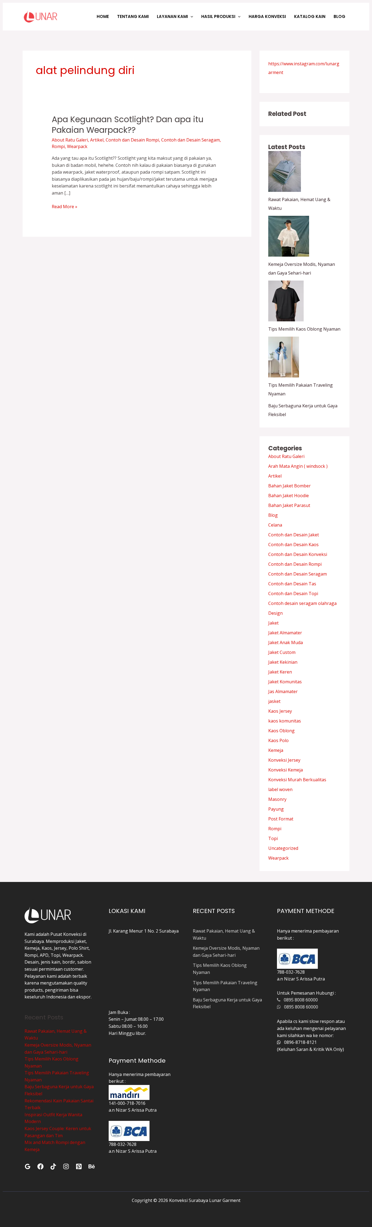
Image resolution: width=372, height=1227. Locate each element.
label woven (280, 789)
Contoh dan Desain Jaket (293, 535)
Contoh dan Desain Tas (292, 584)
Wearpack (77, 146)
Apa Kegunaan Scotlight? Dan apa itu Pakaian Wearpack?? (127, 124)
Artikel (96, 140)
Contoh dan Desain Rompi (132, 140)
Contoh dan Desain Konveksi (297, 554)
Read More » (64, 206)
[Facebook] (40, 1166)
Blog (273, 515)
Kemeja (275, 750)
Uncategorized (283, 848)
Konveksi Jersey (284, 760)
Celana (275, 525)
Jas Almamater (283, 691)
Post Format (280, 819)
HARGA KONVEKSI (267, 16)
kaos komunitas (284, 721)
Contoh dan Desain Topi (293, 593)
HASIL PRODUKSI (218, 16)
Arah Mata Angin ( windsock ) (298, 466)
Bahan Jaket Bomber (289, 486)
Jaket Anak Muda (285, 642)
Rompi (58, 146)
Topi (273, 838)
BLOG (339, 16)
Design (275, 613)
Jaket (273, 623)
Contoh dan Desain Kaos (293, 545)
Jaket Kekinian (282, 662)
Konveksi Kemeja (285, 770)
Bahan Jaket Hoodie (288, 496)
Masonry (277, 799)
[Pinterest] (79, 1166)
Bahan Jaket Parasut (289, 505)
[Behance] (92, 1166)
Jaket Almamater (285, 633)
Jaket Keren (280, 672)
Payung (276, 809)
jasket (274, 701)
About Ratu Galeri (70, 140)
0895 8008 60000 (299, 1000)
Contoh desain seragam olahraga (302, 603)
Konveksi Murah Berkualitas (297, 780)
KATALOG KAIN (309, 16)
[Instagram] (66, 1166)
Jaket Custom (281, 652)
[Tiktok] (53, 1166)
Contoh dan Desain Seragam (190, 140)
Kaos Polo (278, 740)
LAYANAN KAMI (172, 16)
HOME (103, 16)
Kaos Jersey (280, 711)
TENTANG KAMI (133, 16)
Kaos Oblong (281, 731)
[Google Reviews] (28, 1166)
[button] (190, 16)
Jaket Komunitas (285, 682)
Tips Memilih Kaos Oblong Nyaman (304, 329)
